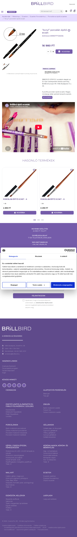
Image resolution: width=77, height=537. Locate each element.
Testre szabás (37, 285)
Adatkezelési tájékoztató (56, 527)
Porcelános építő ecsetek (57, 16)
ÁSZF (44, 527)
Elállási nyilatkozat (40, 525)
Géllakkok (48, 425)
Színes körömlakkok (50, 453)
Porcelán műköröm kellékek (16, 435)
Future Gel (47, 410)
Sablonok (9, 501)
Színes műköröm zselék (52, 412)
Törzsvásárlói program (10, 368)
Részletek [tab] (38, 256)
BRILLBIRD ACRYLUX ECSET (52, 199)
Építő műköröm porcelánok (16, 428)
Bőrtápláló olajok (49, 458)
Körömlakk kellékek (50, 455)
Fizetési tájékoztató (9, 525)
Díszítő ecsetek (48, 480)
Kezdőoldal (6, 16)
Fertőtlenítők (10, 410)
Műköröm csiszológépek (15, 455)
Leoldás (8, 416)
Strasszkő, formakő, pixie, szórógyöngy (20, 483)
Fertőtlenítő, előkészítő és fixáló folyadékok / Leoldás (19, 405)
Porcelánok (12, 425)
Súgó (4, 373)
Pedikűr (8, 508)
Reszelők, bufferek (12, 499)
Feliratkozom (38, 296)
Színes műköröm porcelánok (16, 431)
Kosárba (64, 51)
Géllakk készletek (49, 437)
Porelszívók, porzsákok (14, 458)
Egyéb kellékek (11, 506)
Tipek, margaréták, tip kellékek (17, 503)
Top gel (46, 396)
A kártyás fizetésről (9, 366)
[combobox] (50, 11)
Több (9, 464)
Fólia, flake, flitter (12, 480)
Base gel (46, 394)
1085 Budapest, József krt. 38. (15, 345)
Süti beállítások (9, 529)
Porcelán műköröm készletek (16, 433)
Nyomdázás (10, 485)
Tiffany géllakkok (49, 433)
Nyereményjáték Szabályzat (26, 529)
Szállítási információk (25, 525)
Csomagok (11, 390)
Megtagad (14, 285)
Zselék (46, 404)
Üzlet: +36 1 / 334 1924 (12, 348)
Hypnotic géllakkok (50, 431)
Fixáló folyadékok (12, 414)
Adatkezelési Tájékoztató (44, 302)
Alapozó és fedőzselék (54, 390)
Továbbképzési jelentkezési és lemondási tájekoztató (22, 527)
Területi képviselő (8, 370)
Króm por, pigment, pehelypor (17, 478)
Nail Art (10, 473)
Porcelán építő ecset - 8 (15, 199)
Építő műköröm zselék (51, 408)
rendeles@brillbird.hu (12, 354)
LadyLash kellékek (49, 499)
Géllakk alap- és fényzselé (52, 428)
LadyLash (47, 496)
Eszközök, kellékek (15, 496)
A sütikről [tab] (63, 256)
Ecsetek (25, 16)
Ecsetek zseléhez (49, 476)
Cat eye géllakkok (49, 435)
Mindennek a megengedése (62, 285)
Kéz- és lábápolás (49, 460)
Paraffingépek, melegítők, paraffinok (19, 462)
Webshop (11, 12)
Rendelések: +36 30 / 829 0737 (15, 351)
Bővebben (47, 97)
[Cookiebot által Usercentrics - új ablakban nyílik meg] (66, 250)
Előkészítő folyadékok (13, 412)
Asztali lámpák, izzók (13, 460)
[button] (35, 220)
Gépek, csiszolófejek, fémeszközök (16, 446)
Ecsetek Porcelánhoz (38, 16)
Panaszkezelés (43, 529)
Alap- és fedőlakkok (50, 451)
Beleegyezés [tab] (13, 256)
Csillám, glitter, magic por (15, 476)
